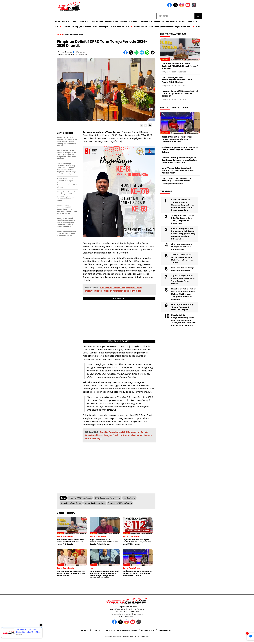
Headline (66, 21)
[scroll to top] (244, 638)
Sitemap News (164, 630)
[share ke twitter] (131, 54)
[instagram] (182, 7)
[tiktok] (194, 7)
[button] (141, 125)
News (75, 21)
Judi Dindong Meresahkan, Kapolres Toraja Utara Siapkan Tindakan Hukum (180, 149)
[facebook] (170, 7)
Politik (182, 21)
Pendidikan (171, 21)
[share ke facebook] (126, 54)
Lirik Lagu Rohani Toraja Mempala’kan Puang (182, 269)
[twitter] (176, 7)
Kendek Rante (129, 498)
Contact (97, 630)
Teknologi (193, 21)
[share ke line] (148, 54)
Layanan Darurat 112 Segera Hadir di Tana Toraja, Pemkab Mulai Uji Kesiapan (180, 93)
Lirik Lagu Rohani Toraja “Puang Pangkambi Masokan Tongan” (182, 307)
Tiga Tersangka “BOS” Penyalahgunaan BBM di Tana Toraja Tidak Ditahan (177, 79)
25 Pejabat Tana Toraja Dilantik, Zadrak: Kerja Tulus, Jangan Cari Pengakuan (182, 219)
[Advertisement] (213, 65)
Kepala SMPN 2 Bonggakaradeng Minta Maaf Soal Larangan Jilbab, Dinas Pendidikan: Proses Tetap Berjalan (183, 320)
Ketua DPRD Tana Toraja (71, 503)
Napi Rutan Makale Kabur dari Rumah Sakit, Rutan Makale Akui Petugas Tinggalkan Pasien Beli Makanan (183, 293)
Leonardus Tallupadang (95, 503)
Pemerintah (146, 21)
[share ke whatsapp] (137, 54)
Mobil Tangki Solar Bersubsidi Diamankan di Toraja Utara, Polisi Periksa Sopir (178, 170)
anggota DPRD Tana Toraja (80, 498)
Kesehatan (159, 21)
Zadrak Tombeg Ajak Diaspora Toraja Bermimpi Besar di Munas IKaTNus (82, 27)
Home (57, 21)
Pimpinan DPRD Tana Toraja (120, 503)
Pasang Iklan (147, 630)
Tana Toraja (97, 21)
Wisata (123, 21)
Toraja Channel (65, 52)
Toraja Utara (111, 21)
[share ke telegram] (142, 54)
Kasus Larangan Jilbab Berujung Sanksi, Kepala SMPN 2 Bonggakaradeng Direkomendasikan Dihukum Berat (183, 233)
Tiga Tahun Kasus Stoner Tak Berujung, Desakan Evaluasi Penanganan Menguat (176, 180)
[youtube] (188, 7)
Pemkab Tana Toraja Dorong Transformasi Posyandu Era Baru (148, 27)
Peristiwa (134, 21)
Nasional (84, 21)
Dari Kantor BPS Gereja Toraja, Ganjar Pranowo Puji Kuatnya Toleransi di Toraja (177, 139)
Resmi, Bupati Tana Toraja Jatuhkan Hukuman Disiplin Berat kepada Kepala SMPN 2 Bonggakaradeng (182, 204)
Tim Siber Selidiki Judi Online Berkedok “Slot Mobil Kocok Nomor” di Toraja (180, 66)
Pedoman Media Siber (127, 630)
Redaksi (84, 630)
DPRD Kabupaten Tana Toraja (107, 498)
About (109, 630)
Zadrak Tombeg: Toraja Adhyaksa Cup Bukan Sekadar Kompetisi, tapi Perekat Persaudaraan (179, 160)
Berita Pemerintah (73, 34)
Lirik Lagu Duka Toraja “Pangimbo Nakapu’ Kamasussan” (181, 247)
